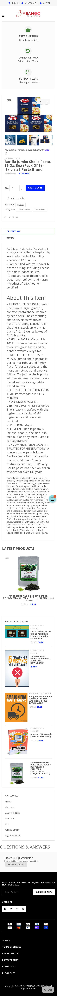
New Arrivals (40, 209)
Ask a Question (17, 864)
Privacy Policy (10, 960)
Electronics (10, 807)
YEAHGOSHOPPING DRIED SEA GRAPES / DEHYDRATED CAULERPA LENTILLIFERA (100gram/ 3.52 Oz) (28, 598)
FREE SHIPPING (28, 36)
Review (10, 238)
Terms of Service (11, 946)
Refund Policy (10, 953)
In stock (20, 205)
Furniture (9, 818)
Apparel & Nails (12, 813)
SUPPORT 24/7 (28, 78)
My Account (30, 3)
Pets (7, 824)
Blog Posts (8, 973)
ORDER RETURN (28, 57)
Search (14, 3)
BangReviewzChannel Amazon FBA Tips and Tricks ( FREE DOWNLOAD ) (40, 699)
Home (8, 801)
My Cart (46, 3)
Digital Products (12, 835)
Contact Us (9, 966)
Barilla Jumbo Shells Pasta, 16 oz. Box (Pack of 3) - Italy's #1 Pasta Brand (28, 165)
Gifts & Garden (24, 209)
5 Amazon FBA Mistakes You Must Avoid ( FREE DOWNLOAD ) (40, 659)
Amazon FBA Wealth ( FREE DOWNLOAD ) (41, 735)
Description (13, 231)
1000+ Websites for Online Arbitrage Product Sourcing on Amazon (40, 635)
